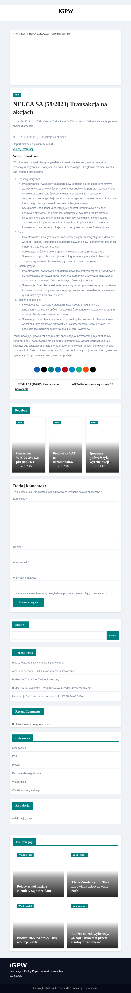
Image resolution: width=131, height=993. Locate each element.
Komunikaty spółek (24, 125)
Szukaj (20, 624)
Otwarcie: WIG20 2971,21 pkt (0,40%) (28, 457)
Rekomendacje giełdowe (26, 773)
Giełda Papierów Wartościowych (69, 121)
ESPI (17, 95)
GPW (91, 121)
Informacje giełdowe (106, 121)
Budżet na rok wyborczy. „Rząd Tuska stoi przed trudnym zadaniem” (51, 688)
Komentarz (20, 498)
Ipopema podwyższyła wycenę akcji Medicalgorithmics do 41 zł (102, 461)
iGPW (65, 11)
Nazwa (18, 547)
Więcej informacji (23, 149)
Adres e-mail (21, 562)
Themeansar (90, 988)
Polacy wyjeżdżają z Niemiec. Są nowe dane (38, 662)
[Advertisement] (66, 59)
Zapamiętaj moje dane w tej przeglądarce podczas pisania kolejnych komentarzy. (62, 593)
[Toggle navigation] (14, 13)
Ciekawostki (19, 748)
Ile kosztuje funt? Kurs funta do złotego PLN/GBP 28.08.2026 (47, 696)
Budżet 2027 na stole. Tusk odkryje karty (35, 679)
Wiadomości (19, 781)
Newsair (74, 988)
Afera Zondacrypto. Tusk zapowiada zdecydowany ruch (44, 671)
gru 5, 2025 (26, 466)
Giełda (47, 121)
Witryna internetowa (24, 577)
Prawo (16, 765)
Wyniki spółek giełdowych (27, 790)
